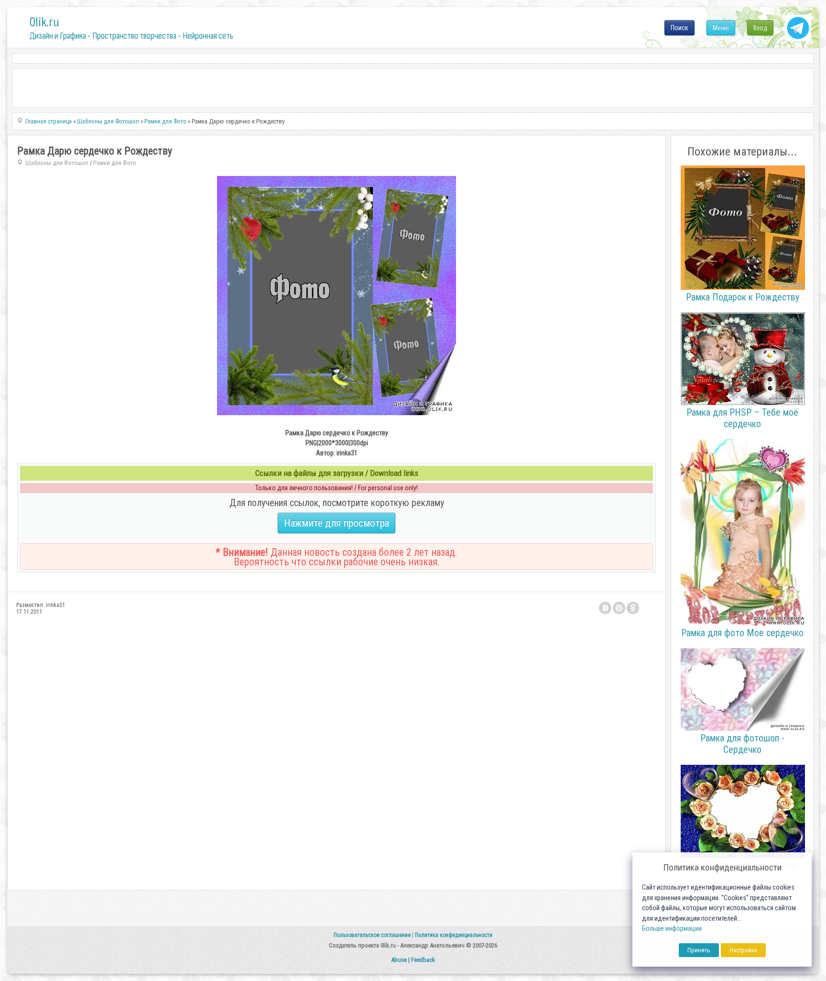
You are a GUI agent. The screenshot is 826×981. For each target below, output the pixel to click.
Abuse (399, 959)
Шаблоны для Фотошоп (56, 162)
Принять (698, 950)
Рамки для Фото (114, 162)
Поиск (679, 28)
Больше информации (672, 929)
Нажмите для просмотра (336, 523)
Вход (760, 28)
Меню (721, 28)
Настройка (743, 950)
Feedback (423, 959)
